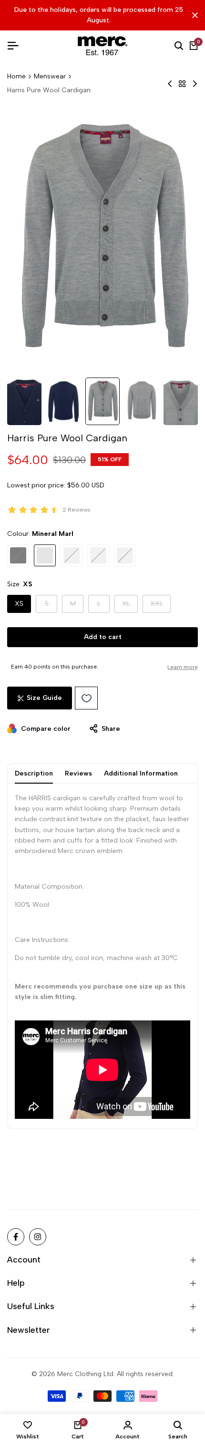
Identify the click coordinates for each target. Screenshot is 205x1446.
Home (16, 76)
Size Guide (44, 698)
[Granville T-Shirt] (195, 83)
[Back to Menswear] (182, 83)
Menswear (50, 76)
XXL (160, 606)
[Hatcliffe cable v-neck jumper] (170, 83)
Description (34, 773)
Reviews (78, 773)
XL (130, 606)
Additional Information (141, 773)
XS (19, 604)
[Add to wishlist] (86, 698)
